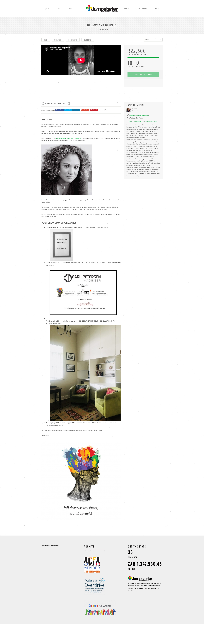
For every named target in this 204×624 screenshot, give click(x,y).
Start (47, 9)
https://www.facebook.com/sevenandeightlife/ (143, 121)
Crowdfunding (102, 29)
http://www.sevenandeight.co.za (139, 115)
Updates (57, 40)
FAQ (45, 40)
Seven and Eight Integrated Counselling (68, 138)
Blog (71, 9)
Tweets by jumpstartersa (50, 546)
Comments (72, 40)
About (59, 9)
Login (157, 9)
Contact (127, 9)
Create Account (142, 9)
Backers (87, 40)
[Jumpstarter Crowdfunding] (102, 11)
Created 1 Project (137, 111)
